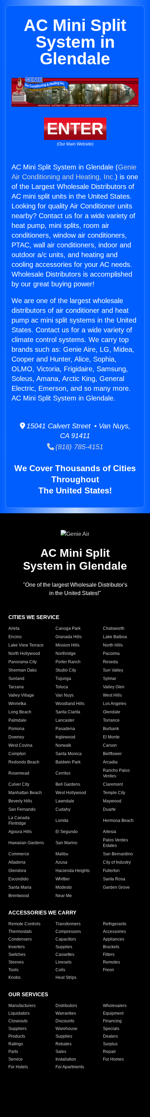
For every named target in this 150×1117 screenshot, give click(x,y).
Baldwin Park (68, 762)
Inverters (16, 946)
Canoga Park (68, 628)
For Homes (113, 1059)
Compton (17, 753)
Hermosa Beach (118, 820)
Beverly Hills (20, 801)
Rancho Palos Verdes (116, 773)
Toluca (61, 686)
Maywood (112, 801)
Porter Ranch (68, 661)
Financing (112, 1021)
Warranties (65, 1013)
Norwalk (63, 745)
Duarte (109, 809)
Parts (13, 1051)
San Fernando (22, 809)
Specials (111, 1028)
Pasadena (65, 728)
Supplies (63, 946)
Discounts (64, 1021)
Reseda (110, 661)
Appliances (113, 939)
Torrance (111, 720)
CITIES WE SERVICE (33, 617)
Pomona (16, 728)
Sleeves (16, 962)
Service (15, 1059)
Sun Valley (113, 670)
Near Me (63, 895)
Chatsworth (114, 628)
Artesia (109, 831)
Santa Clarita (67, 712)
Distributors (66, 1005)
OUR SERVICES (28, 994)
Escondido (18, 879)
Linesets (63, 962)
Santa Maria (19, 887)
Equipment (113, 1013)
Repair (109, 1051)
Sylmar (109, 678)
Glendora (17, 870)
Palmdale (17, 720)
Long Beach (19, 712)
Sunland (16, 678)
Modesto (63, 887)
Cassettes (64, 954)
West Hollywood (70, 792)
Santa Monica (68, 753)
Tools (13, 969)
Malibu (61, 853)
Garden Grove (116, 887)
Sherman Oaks (22, 670)
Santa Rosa (114, 879)
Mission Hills (67, 645)
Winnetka (17, 703)
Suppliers (17, 1028)
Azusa (61, 862)
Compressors (68, 931)
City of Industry (117, 862)
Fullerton (111, 870)
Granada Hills (68, 636)
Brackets (111, 946)
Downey (16, 737)
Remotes (111, 962)
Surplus (110, 1043)
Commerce (18, 853)
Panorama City (22, 661)
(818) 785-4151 (78, 447)
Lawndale (64, 801)
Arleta (14, 628)
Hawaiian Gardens (26, 842)
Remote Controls (24, 923)
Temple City (114, 792)
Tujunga (63, 678)
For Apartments (69, 1066)
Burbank (111, 728)
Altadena (16, 862)
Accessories (114, 931)
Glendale (111, 712)
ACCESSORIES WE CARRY (42, 913)
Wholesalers (115, 1005)
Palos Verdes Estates (115, 843)
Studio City (65, 670)
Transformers (68, 923)
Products (16, 1036)
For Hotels (18, 1066)
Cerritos (62, 773)
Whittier (62, 879)
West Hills (112, 695)
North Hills (113, 645)
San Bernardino (118, 853)
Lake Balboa (115, 636)
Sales (60, 1051)
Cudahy (62, 809)
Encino (15, 636)
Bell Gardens (67, 784)
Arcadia (110, 762)
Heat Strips (65, 977)
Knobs (14, 977)
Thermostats (20, 931)
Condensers (20, 939)
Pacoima (111, 653)
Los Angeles (114, 703)
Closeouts (18, 1021)
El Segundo (66, 831)
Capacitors (65, 939)
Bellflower (112, 753)
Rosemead (18, 773)
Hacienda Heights (72, 870)
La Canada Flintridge (19, 820)
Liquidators (19, 1013)
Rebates (63, 1043)
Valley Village (21, 695)
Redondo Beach (23, 762)
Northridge (65, 653)
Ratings (15, 1043)
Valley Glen (114, 686)
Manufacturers (22, 1005)
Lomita (61, 820)
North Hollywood (24, 653)
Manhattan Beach (25, 792)
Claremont (113, 784)
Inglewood (65, 737)
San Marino (66, 842)
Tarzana (16, 686)
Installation (65, 1059)
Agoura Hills (20, 831)
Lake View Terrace (26, 645)
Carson (110, 745)
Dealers (110, 1036)
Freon (108, 969)
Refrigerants (114, 923)
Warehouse (66, 1028)
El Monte (111, 737)
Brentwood (18, 895)
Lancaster (64, 720)
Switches (16, 954)
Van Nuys (64, 695)
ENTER (75, 128)
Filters (108, 954)
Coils (60, 969)
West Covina (20, 745)
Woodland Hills (69, 703)
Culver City (18, 784)
